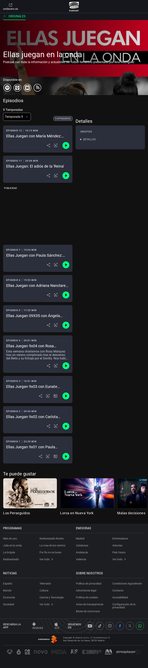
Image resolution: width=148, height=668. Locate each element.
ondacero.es (10, 8)
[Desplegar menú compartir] (48, 145)
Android (37, 628)
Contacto (118, 590)
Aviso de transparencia (89, 604)
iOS (57, 628)
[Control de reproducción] (65, 145)
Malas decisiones (131, 513)
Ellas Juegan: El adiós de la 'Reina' (35, 166)
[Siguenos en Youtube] (90, 626)
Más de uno (10, 538)
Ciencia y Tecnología (52, 597)
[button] (17, 117)
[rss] (37, 88)
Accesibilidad (120, 597)
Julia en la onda (12, 545)
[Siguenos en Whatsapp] (140, 626)
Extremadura (120, 538)
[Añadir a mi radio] (55, 145)
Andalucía (82, 552)
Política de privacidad (88, 583)
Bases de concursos (88, 611)
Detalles (89, 139)
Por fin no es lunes (50, 552)
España (7, 583)
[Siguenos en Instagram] (110, 626)
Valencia (81, 559)
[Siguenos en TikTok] (100, 626)
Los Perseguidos (16, 513)
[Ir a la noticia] (55, 396)
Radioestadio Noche (52, 538)
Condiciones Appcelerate (127, 583)
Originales (17, 16)
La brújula (9, 552)
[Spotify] (7, 88)
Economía (9, 597)
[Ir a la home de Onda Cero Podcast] (74, 7)
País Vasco (119, 552)
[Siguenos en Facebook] (120, 626)
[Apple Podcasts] (17, 88)
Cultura (44, 590)
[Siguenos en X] (130, 626)
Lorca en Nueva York (77, 513)
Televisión (45, 583)
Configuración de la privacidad (123, 606)
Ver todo (45, 559)
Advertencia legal (86, 590)
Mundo (7, 590)
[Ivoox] (27, 88)
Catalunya (82, 545)
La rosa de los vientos (52, 545)
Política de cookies (87, 597)
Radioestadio (11, 559)
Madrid (80, 538)
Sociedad (8, 604)
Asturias (117, 545)
